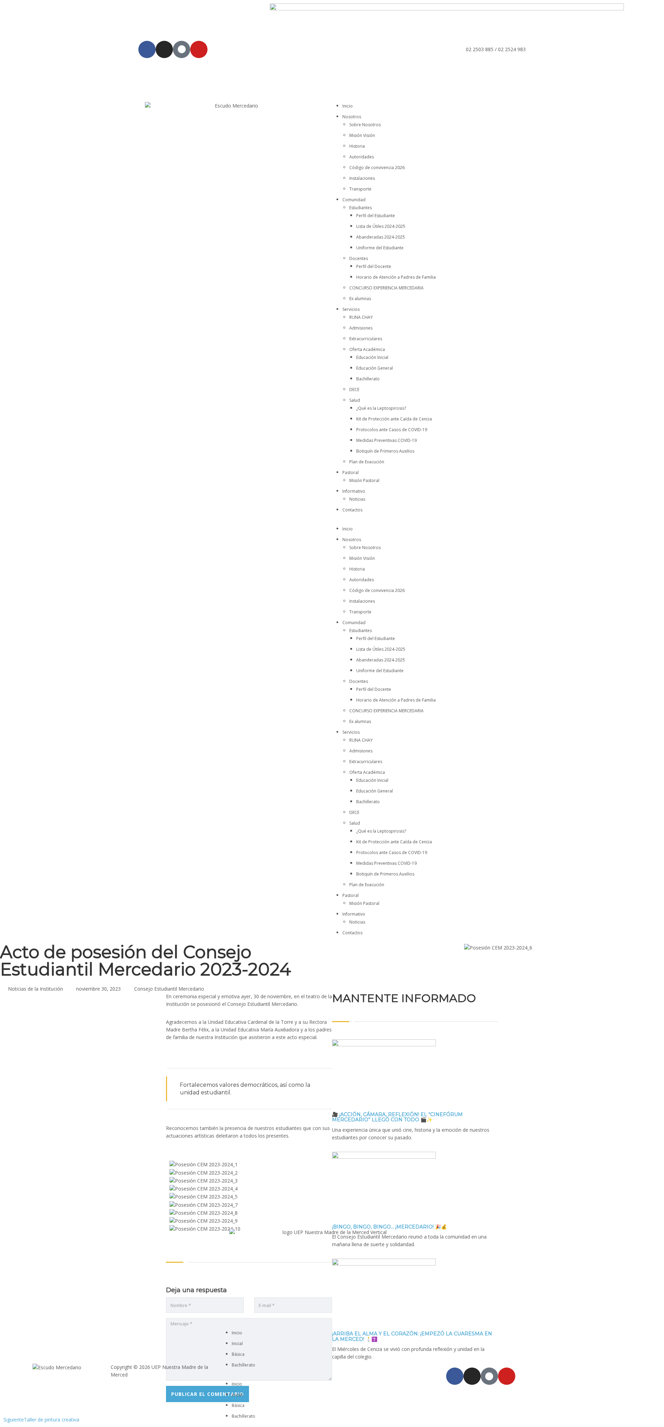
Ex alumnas (360, 299)
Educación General (374, 368)
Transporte (360, 189)
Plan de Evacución (366, 462)
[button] (430, 521)
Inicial (237, 1343)
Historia (357, 146)
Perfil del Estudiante (375, 216)
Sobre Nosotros (365, 125)
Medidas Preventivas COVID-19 (386, 440)
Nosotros (351, 117)
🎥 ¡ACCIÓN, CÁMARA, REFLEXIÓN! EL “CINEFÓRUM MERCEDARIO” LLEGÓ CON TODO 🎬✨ (397, 1117)
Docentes (358, 258)
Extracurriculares (365, 339)
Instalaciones (362, 178)
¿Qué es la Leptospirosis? (381, 408)
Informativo (353, 491)
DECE (354, 389)
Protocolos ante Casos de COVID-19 (391, 430)
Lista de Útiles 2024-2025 (380, 226)
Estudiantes (360, 208)
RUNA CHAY (361, 317)
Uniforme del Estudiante (380, 248)
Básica (238, 1354)
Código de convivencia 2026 (377, 167)
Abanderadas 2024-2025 (380, 237)
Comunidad (354, 200)
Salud (354, 400)
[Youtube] (199, 49)
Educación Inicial (372, 357)
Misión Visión (362, 135)
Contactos (352, 510)
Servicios (351, 309)
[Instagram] (164, 49)
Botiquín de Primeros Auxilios (385, 451)
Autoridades (361, 157)
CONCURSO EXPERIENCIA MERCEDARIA (386, 288)
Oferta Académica (367, 349)
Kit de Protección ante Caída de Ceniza (394, 419)
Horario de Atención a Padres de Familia (396, 277)
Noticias (357, 499)
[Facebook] (147, 49)
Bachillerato (368, 379)
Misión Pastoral (364, 480)
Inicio (347, 106)
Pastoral (350, 472)
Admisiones (360, 328)
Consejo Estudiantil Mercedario (169, 988)
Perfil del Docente (373, 266)
